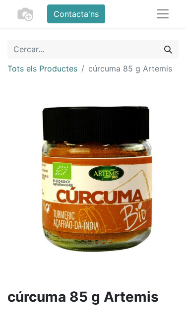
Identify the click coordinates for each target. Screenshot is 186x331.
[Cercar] (168, 49)
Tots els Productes (42, 68)
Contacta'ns (76, 14)
